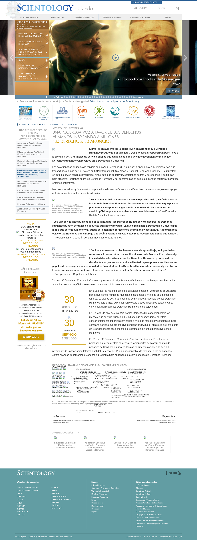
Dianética (139, 488)
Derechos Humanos (132, 118)
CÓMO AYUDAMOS (30, 124)
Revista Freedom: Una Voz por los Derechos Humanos (28, 76)
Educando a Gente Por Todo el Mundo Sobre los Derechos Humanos (30, 154)
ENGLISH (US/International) (27, 487)
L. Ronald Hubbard (57, 17)
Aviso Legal (177, 537)
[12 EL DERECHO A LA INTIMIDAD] (64, 378)
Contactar (95, 509)
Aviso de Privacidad (134, 537)
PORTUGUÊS (56, 508)
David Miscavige (142, 497)
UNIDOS (22, 60)
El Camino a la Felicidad (44, 118)
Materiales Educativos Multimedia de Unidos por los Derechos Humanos (32, 163)
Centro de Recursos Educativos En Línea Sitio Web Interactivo (31, 191)
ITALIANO (55, 505)
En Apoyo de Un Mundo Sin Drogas (149, 515)
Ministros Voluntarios (112, 17)
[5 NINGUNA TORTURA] (53, 374)
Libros (168, 17)
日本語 (19, 503)
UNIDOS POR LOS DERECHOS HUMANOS (58, 124)
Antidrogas (115, 118)
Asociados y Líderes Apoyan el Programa (31, 210)
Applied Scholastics (62, 118)
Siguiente (137, 97)
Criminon (81, 118)
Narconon (99, 118)
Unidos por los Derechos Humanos (149, 518)
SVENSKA (55, 493)
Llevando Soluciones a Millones (31, 204)
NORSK (54, 490)
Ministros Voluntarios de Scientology (149, 503)
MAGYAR (54, 487)
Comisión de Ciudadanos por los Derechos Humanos (152, 525)
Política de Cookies (150, 537)
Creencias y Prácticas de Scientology (105, 488)
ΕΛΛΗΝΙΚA (55, 502)
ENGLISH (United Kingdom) (27, 490)
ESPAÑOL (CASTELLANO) (61, 499)
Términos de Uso (165, 537)
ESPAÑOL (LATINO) (58, 496)
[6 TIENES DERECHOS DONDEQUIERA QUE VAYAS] (57, 374)
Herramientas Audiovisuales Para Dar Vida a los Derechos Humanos (32, 184)
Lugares (94, 512)
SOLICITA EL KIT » (31, 336)
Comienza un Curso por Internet (148, 500)
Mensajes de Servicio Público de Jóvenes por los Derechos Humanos (30, 52)
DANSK (20, 493)
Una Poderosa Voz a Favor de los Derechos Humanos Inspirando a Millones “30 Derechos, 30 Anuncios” (31, 173)
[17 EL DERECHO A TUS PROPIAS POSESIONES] (68, 383)
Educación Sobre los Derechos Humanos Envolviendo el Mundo (31, 198)
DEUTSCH (21, 515)
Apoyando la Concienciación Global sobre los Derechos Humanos (29, 145)
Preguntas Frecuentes (140, 17)
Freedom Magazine (171, 117)
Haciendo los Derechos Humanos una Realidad (30, 35)
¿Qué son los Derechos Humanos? (30, 43)
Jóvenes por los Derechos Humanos (150, 521)
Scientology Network (143, 491)
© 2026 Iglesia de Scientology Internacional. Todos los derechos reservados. (44, 537)
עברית (20, 499)
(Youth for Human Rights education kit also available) (31, 347)
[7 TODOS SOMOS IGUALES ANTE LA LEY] (60, 374)
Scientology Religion (143, 494)
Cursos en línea (97, 503)
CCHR (149, 118)
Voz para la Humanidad (100, 491)
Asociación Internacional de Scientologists (151, 506)
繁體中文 (20, 509)
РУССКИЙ (21, 506)
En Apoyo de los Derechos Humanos (28, 67)
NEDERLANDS (22, 512)
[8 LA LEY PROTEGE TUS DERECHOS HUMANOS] (64, 374)
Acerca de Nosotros (29, 17)
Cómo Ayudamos (25, 119)
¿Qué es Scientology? (84, 17)
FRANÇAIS (21, 496)
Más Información (97, 506)
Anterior (59, 97)
